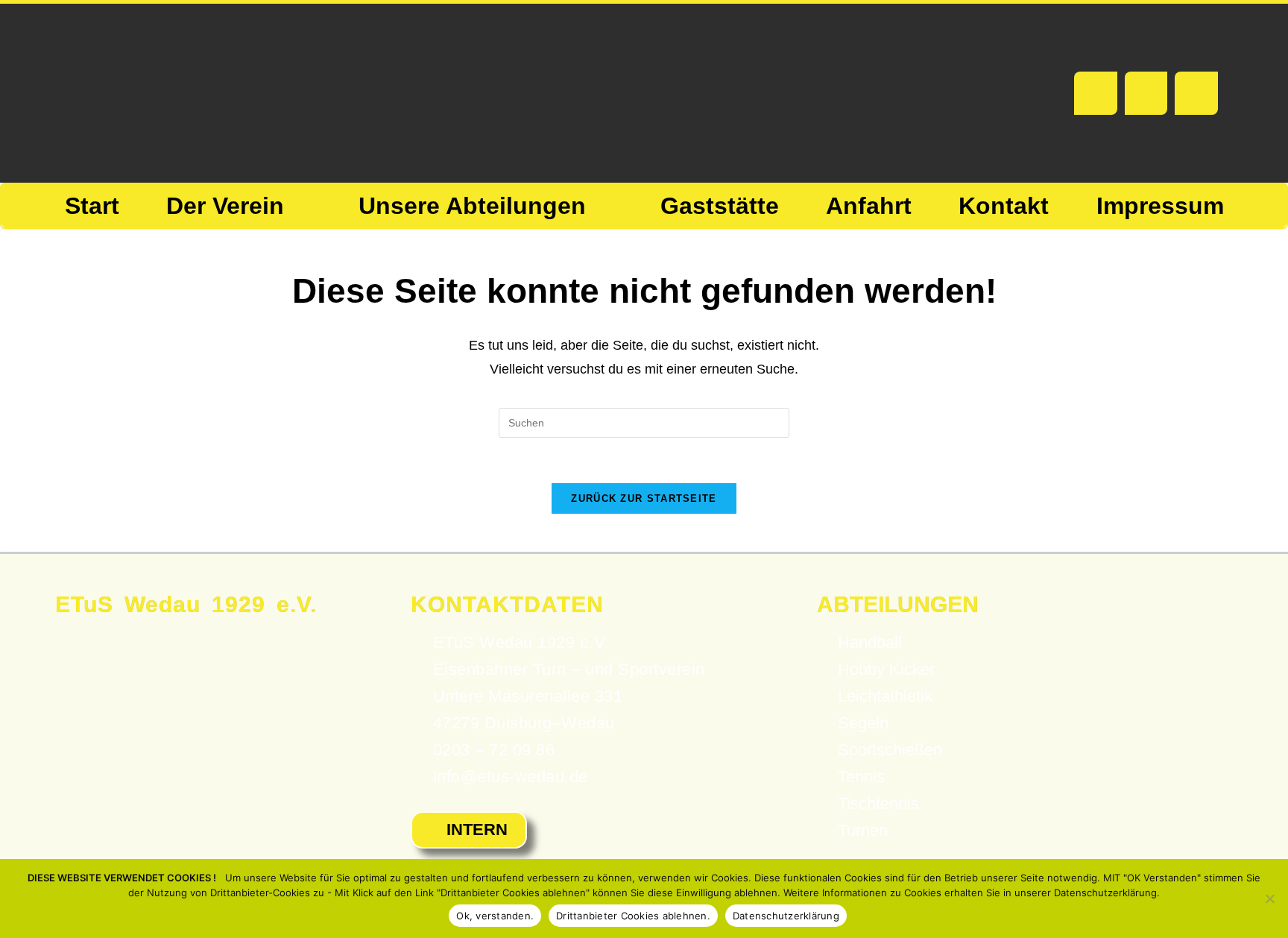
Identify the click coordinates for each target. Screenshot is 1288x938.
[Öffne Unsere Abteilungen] (601, 206)
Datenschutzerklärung (786, 916)
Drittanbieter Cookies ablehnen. (633, 916)
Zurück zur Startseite (643, 498)
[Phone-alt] (1095, 93)
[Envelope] (1146, 93)
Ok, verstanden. (495, 916)
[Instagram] (1196, 93)
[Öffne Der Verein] (300, 206)
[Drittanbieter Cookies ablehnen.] (1269, 898)
